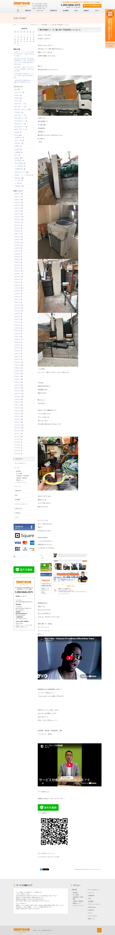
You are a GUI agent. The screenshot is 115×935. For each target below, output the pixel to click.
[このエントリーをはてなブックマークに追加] (41, 869)
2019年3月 (17, 382)
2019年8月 (17, 368)
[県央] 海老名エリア (19, 126)
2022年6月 (17, 288)
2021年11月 (17, 308)
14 (30, 37)
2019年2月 (17, 385)
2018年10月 (17, 396)
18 (21, 39)
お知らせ (16, 101)
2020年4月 (17, 356)
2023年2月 (17, 265)
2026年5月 (17, 202)
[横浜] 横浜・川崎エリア (20, 109)
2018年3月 (17, 416)
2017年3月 (17, 450)
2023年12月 (17, 236)
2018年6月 (17, 408)
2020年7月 (17, 348)
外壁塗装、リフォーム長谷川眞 (22, 175)
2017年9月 (17, 433)
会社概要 (17, 499)
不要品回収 (17, 178)
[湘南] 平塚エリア (19, 103)
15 (33, 37)
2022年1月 (17, 302)
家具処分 (16, 98)
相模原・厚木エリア (19, 129)
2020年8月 (17, 345)
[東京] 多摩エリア (19, 115)
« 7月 (18, 45)
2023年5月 (17, 256)
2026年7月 (17, 196)
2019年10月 (17, 362)
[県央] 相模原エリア (19, 121)
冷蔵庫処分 (18, 186)
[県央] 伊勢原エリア (19, 118)
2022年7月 (17, 285)
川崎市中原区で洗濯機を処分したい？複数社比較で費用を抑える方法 (24, 81)
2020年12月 (17, 339)
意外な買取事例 (19, 163)
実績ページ (91, 918)
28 (30, 41)
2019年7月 (17, 371)
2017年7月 (17, 439)
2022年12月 (17, 271)
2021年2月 (17, 333)
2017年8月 (17, 436)
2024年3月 (17, 228)
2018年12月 (17, 390)
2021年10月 (17, 311)
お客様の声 (18, 490)
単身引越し (18, 143)
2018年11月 (17, 393)
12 (24, 37)
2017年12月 (17, 425)
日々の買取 (19, 473)
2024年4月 (17, 225)
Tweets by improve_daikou (20, 573)
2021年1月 (17, 336)
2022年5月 (17, 291)
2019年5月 (17, 376)
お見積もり (18, 513)
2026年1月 (17, 214)
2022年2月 (17, 299)
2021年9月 (17, 313)
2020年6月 (17, 351)
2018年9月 (17, 399)
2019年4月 (17, 379)
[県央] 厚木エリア (19, 123)
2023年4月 (17, 259)
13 (27, 37)
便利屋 (16, 135)
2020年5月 (17, 353)
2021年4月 (17, 328)
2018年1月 (17, 422)
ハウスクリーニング (21, 482)
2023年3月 (17, 262)
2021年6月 (17, 322)
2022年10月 (17, 276)
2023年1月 (17, 268)
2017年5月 (17, 445)
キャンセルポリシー (20, 463)
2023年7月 (17, 251)
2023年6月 (17, 254)
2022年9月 (17, 279)
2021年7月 (17, 319)
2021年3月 (17, 330)
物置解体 (17, 146)
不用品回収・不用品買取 (22, 475)
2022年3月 (17, 296)
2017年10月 (17, 430)
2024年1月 (17, 233)
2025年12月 (17, 216)
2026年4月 (17, 205)
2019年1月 (17, 388)
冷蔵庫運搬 (17, 152)
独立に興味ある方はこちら (46, 853)
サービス (17, 467)
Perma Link (98, 869)
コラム (17, 517)
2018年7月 (17, 405)
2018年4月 (17, 413)
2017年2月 (17, 453)
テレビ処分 (18, 180)
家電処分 (16, 95)
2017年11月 (17, 428)
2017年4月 (17, 448)
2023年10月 (17, 242)
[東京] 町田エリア (19, 106)
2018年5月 (17, 410)
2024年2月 (17, 231)
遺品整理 (16, 149)
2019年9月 (17, 365)
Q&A (16, 495)
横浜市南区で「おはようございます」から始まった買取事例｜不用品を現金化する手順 (24, 69)
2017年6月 (17, 442)
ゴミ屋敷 (17, 183)
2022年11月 (17, 273)
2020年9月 (17, 342)
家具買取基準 (18, 160)
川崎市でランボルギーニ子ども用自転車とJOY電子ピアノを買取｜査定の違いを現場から (24, 54)
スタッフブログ (92, 916)
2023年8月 (17, 248)
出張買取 (16, 158)
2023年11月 (17, 239)
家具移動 (16, 132)
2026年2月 (17, 211)
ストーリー (18, 486)
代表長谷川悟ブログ (19, 172)
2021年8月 (17, 316)
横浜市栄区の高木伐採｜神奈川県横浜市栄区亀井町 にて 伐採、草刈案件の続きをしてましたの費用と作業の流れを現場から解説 (24, 61)
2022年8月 (17, 282)
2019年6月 (17, 373)
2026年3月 (17, 208)
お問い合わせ (18, 508)
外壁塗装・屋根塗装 (21, 478)
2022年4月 (17, 293)
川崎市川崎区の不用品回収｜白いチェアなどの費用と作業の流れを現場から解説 (24, 75)
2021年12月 (17, 305)
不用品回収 (17, 112)
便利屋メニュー (20, 480)
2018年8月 (17, 402)
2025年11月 (17, 219)
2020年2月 (17, 359)
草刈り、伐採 (18, 140)
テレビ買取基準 (19, 166)
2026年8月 (17, 194)
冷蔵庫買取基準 (19, 169)
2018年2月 (17, 419)
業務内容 (74, 889)
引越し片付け (17, 92)
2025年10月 (17, 222)
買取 (15, 89)
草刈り (16, 155)
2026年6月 (17, 199)
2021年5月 (17, 325)
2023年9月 (17, 245)
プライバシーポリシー (21, 504)
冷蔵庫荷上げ (18, 137)
